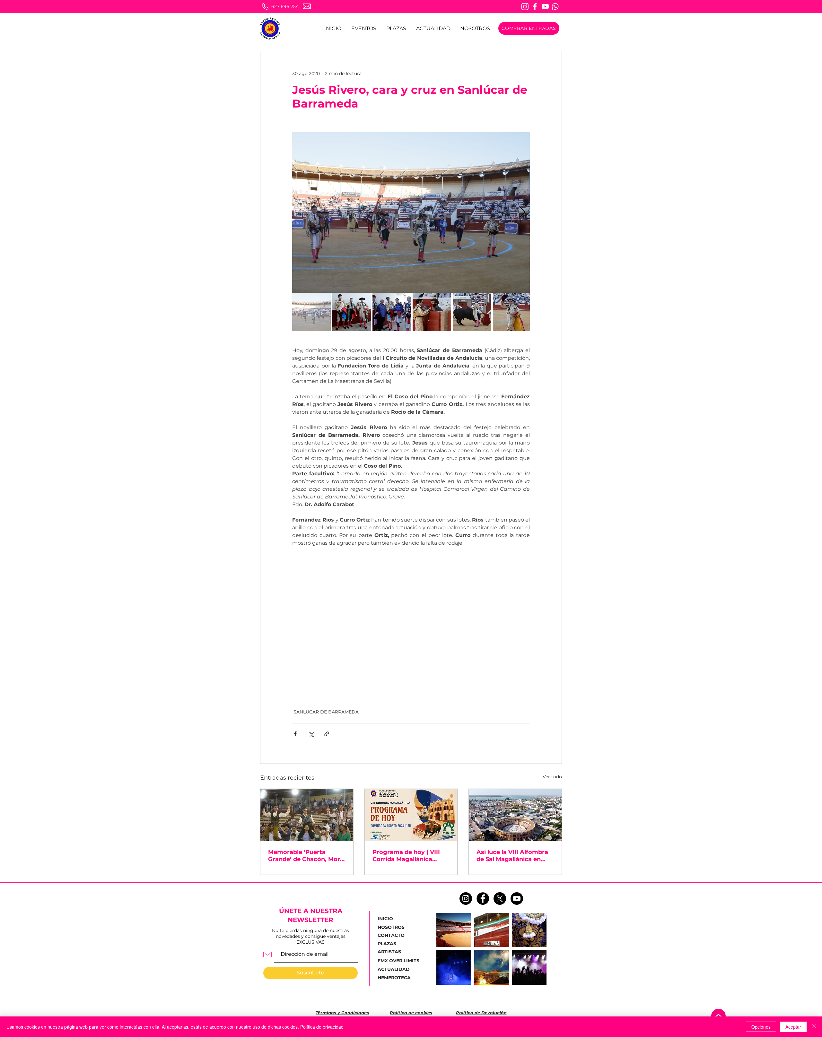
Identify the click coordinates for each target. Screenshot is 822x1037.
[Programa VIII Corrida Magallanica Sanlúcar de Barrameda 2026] (411, 815)
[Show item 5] (472, 312)
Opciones (761, 1027)
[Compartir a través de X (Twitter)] (311, 734)
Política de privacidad (322, 1027)
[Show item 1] (311, 312)
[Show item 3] (391, 312)
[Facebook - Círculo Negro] (483, 898)
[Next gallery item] (522, 212)
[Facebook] (535, 6)
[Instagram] (525, 6)
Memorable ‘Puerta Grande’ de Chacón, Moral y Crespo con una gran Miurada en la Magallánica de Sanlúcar (306, 856)
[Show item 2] (351, 312)
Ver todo (552, 777)
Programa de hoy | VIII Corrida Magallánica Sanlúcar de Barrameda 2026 (407, 856)
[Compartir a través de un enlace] (327, 734)
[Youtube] (545, 6)
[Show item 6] (512, 312)
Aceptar (793, 1027)
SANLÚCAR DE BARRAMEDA (326, 712)
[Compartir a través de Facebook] (295, 734)
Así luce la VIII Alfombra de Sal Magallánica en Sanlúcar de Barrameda (512, 856)
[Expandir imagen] (411, 212)
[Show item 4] (432, 312)
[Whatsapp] (555, 6)
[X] (500, 898)
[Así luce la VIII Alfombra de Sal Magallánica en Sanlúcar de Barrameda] (515, 815)
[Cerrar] (814, 1027)
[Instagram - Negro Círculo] (465, 898)
